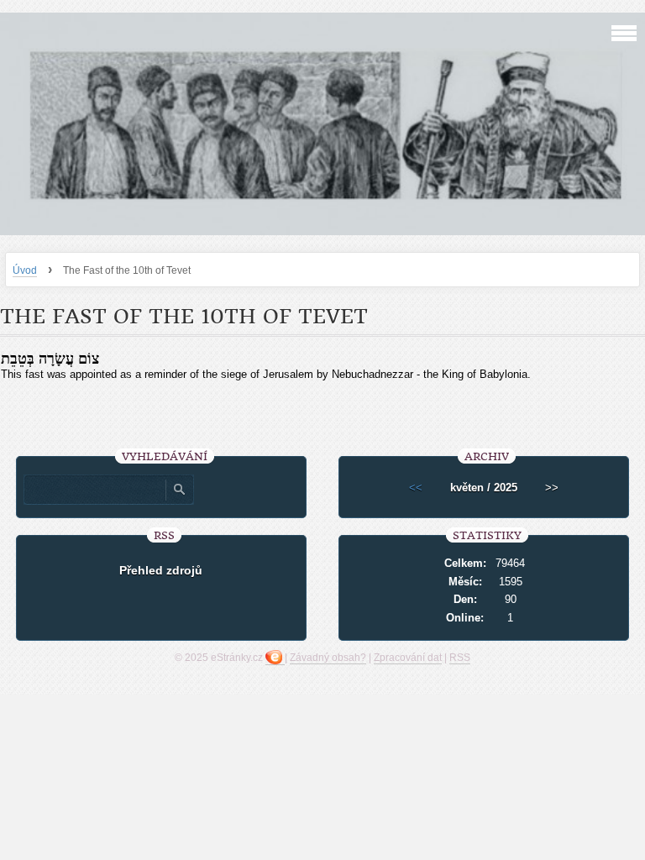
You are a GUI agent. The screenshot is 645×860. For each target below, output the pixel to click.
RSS (459, 657)
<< (415, 487)
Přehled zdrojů (160, 570)
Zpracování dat (408, 657)
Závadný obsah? (328, 657)
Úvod (25, 270)
